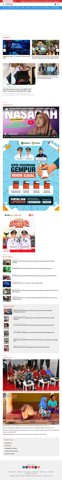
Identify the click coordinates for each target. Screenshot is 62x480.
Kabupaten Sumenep (11, 448)
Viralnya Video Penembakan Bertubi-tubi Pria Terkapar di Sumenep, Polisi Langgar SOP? (35, 340)
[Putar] (5, 136)
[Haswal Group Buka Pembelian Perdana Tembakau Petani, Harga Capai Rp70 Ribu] (7, 277)
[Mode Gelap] (56, 4)
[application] (31, 122)
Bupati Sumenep (9, 453)
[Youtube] (32, 467)
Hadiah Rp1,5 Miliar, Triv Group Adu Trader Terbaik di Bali (16, 57)
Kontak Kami (43, 472)
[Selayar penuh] (57, 136)
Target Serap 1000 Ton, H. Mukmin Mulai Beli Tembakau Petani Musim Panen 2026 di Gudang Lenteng (34, 298)
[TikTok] (35, 467)
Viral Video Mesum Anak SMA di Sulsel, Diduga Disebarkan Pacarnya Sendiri (33, 325)
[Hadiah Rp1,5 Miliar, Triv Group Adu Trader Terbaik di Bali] (16, 47)
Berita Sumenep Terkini (11, 451)
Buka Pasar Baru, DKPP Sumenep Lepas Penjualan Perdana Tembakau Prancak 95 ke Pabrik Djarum (45, 57)
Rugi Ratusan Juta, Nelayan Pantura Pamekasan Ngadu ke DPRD (25, 434)
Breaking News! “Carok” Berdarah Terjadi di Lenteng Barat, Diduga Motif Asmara (24, 425)
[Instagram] (29, 467)
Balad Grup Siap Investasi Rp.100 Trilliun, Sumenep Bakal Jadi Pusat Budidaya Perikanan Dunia (27, 391)
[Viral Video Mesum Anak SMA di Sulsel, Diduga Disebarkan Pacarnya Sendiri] (6, 326)
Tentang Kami (12, 472)
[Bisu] (54, 136)
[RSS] (38, 467)
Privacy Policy (27, 472)
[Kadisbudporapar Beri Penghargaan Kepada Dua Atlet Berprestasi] (6, 348)
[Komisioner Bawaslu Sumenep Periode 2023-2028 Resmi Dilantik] (48, 69)
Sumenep (7, 445)
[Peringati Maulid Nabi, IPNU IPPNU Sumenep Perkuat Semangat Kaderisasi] (7, 270)
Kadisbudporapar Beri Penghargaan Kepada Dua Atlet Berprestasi (31, 347)
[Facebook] (23, 467)
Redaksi (19, 472)
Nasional (5, 87)
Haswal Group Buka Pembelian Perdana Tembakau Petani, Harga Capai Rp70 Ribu (26, 1)
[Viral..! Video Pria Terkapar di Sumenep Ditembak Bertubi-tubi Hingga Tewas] (6, 334)
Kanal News (8, 443)
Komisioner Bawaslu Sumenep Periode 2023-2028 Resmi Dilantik (47, 77)
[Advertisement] (31, 21)
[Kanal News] (9, 4)
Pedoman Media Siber (31, 473)
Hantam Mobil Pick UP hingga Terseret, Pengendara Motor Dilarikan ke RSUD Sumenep (33, 318)
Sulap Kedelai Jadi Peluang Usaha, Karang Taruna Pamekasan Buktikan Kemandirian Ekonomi (32, 311)
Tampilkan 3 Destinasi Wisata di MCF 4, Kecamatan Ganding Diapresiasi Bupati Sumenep (33, 261)
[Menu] (4, 4)
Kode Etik (51, 472)
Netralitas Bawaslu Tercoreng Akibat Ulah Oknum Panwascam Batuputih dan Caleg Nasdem (17, 91)
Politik (15, 87)
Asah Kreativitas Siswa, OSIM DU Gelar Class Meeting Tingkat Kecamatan (30, 428)
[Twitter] (26, 467)
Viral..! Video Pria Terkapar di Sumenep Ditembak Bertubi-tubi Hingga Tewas (33, 332)
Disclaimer (35, 472)
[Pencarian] (58, 4)
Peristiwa (10, 87)
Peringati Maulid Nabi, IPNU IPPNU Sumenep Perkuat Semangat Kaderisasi (32, 268)
